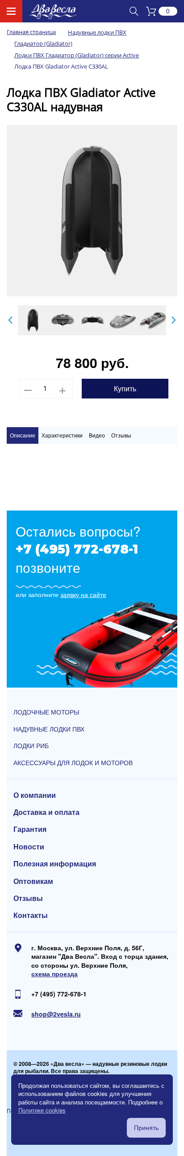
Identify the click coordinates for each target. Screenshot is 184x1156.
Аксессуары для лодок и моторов (73, 762)
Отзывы (121, 435)
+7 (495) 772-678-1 (77, 549)
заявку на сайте (83, 594)
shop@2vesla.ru (56, 1014)
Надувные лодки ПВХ (48, 729)
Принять (146, 1127)
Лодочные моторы (46, 712)
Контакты (30, 915)
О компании (34, 795)
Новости (28, 847)
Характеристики (62, 435)
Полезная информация (54, 864)
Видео (97, 435)
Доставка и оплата (46, 812)
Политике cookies (42, 1110)
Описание (22, 435)
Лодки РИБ (31, 745)
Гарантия (29, 829)
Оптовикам (33, 881)
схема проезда (54, 974)
